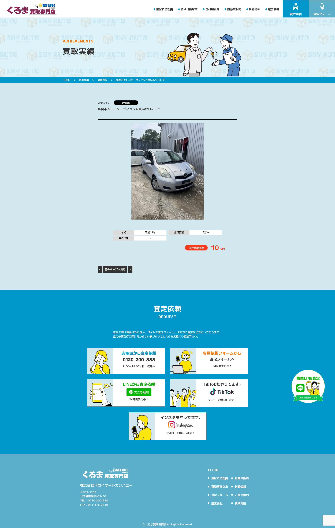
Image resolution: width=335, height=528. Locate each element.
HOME (214, 470)
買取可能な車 (189, 9)
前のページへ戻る (115, 269)
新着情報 (254, 9)
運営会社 (273, 9)
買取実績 (240, 503)
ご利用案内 (212, 9)
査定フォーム (219, 495)
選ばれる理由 (164, 9)
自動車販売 (234, 9)
